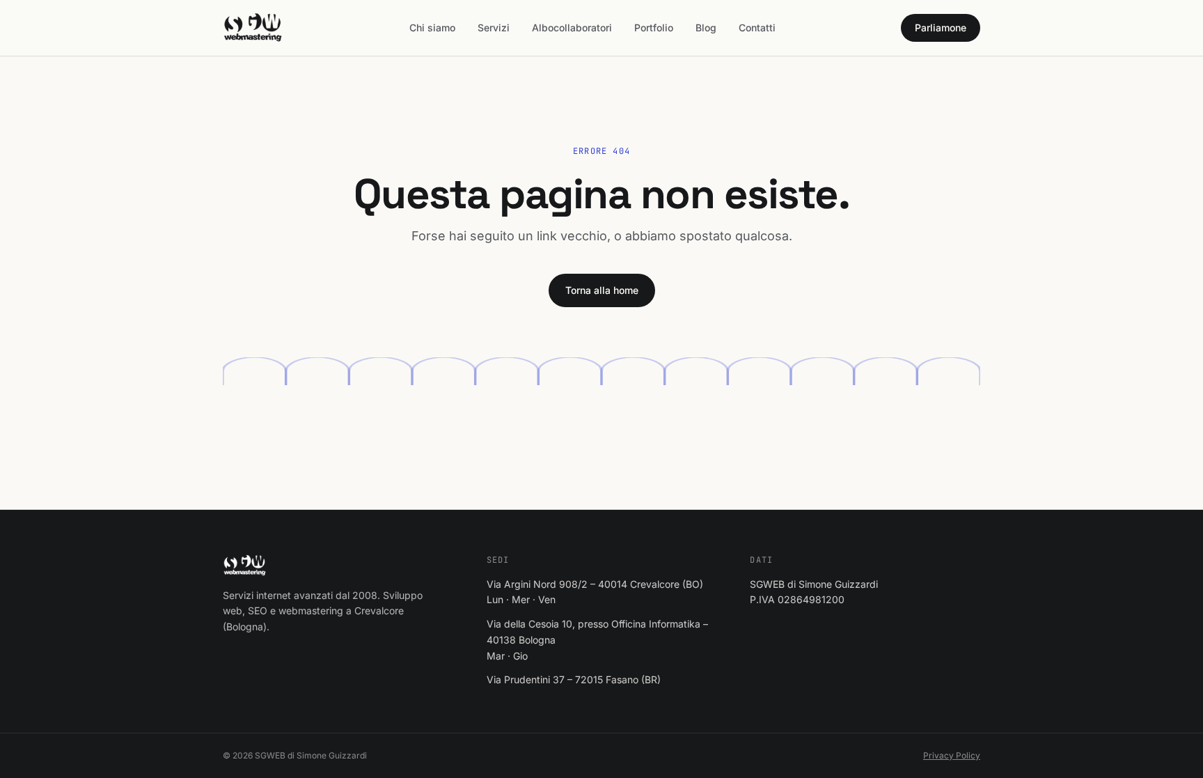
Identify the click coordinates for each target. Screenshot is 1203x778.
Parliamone (940, 27)
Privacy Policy (951, 755)
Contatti (757, 27)
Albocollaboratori (572, 27)
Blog (705, 27)
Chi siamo (432, 27)
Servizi (494, 27)
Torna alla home (601, 290)
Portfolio (653, 27)
